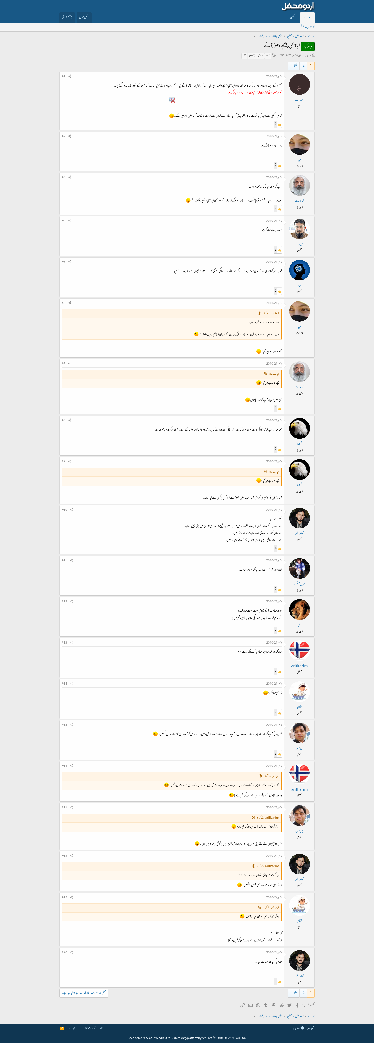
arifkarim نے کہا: (268, 818)
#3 (63, 177)
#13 (64, 642)
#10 (64, 510)
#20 (64, 952)
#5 (63, 262)
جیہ (299, 160)
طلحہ (244, 55)
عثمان (299, 707)
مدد (69, 1028)
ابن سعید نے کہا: (271, 776)
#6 (63, 303)
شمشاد (299, 444)
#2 (63, 136)
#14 (64, 684)
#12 (64, 601)
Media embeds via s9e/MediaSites (149, 1038)
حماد (299, 286)
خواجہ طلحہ (299, 534)
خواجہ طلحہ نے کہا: (271, 908)
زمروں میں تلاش (307, 27)
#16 (64, 766)
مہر (309, 1028)
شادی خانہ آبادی (256, 55)
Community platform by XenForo (209, 1038)
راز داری (77, 1028)
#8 (63, 420)
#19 (64, 897)
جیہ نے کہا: (274, 374)
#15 (64, 725)
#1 (63, 76)
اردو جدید (297, 1028)
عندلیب (307, 56)
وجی (299, 625)
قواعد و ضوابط (90, 1028)
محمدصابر (299, 244)
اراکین (293, 17)
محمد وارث (299, 201)
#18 (64, 856)
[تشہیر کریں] (70, 76)
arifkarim (299, 666)
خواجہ (268, 55)
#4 (63, 221)
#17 (64, 807)
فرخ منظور (299, 584)
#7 (63, 364)
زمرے (307, 17)
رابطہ (101, 1028)
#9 (63, 461)
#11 (64, 560)
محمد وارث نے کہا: (271, 314)
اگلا (295, 66)
